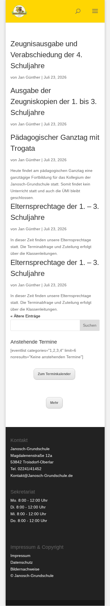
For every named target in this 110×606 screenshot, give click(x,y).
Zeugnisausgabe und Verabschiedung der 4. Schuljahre (46, 54)
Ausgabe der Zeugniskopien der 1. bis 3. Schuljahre (53, 101)
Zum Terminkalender (54, 374)
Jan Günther (29, 77)
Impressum (20, 555)
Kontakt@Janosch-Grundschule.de (41, 475)
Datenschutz (21, 562)
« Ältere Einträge (25, 316)
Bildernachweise (24, 569)
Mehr (54, 403)
